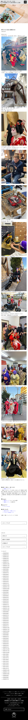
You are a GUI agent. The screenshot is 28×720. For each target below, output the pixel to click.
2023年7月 (6, 615)
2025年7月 (6, 572)
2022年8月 (6, 634)
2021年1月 (6, 668)
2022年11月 (6, 629)
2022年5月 (6, 640)
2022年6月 (6, 638)
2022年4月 (6, 641)
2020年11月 (6, 672)
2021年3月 (6, 664)
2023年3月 (6, 622)
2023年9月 (6, 611)
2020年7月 (6, 679)
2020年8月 (6, 677)
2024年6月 (6, 595)
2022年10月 (6, 631)
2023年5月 (6, 618)
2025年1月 (6, 583)
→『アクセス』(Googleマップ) (7, 512)
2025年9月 (6, 569)
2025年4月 (6, 578)
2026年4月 (6, 556)
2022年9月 (6, 633)
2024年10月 (6, 588)
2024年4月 (6, 599)
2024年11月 (6, 586)
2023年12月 (6, 606)
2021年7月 (6, 657)
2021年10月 (6, 652)
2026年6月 (6, 553)
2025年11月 (6, 565)
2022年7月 (6, 636)
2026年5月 (6, 555)
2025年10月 (6, 567)
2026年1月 (6, 562)
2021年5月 (6, 661)
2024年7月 (6, 594)
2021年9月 (6, 654)
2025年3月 (6, 579)
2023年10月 (6, 609)
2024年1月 (6, 604)
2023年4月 (6, 620)
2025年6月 (6, 574)
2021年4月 (6, 663)
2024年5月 (6, 597)
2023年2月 (6, 624)
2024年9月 (6, 590)
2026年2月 (6, 560)
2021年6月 (6, 659)
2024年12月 (6, 585)
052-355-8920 (12, 705)
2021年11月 (6, 650)
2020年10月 (6, 673)
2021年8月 (6, 656)
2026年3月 (6, 558)
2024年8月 (6, 592)
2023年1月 (6, 625)
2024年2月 (6, 602)
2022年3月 (6, 643)
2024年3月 (6, 601)
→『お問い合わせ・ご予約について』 (8, 510)
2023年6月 (6, 617)
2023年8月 (6, 613)
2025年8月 (6, 570)
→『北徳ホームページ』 (6, 488)
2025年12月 (6, 563)
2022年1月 (6, 647)
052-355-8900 (13, 704)
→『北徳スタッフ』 (5, 500)
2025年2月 (6, 581)
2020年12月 (6, 670)
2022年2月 (6, 645)
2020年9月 (6, 675)
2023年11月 (6, 608)
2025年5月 (6, 576)
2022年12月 (6, 627)
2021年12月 (6, 648)
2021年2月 (6, 666)
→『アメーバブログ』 (5, 506)
